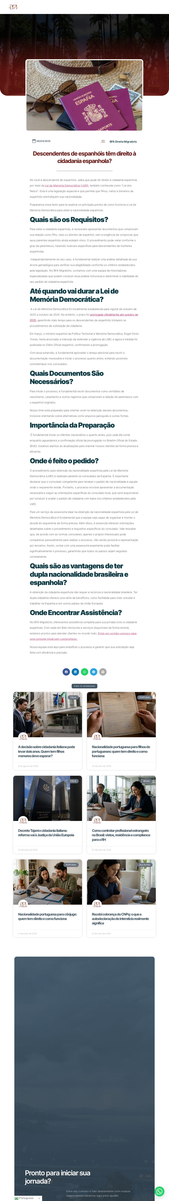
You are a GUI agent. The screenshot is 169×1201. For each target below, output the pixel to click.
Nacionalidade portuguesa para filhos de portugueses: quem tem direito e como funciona (121, 751)
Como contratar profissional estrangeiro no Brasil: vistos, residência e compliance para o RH (121, 835)
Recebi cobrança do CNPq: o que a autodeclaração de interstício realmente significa (120, 918)
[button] (66, 672)
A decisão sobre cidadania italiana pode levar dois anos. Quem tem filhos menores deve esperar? (46, 751)
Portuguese (26, 1198)
